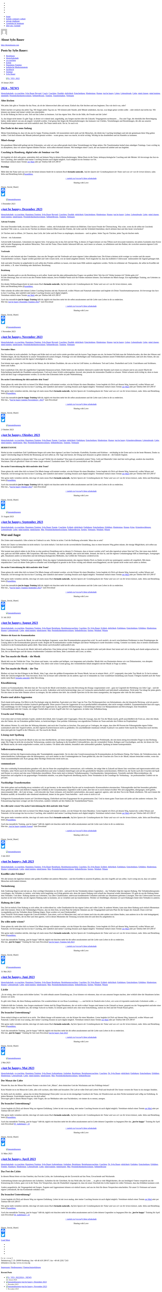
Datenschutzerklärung (32, 1267)
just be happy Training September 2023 (25, 588)
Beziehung (10, 56)
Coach (45, 93)
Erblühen (108, 527)
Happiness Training (14, 65)
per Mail (31, 162)
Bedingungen (16, 1267)
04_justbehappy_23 (22, 1215)
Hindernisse (90, 93)
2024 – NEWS (10, 88)
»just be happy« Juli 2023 (17, 861)
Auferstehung (57, 1073)
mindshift (4, 96)
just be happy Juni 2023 (58, 1033)
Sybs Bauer (10, 74)
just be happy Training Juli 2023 (62, 942)
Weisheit (99, 529)
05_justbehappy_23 (22, 1124)
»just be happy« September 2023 (22, 522)
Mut (25, 443)
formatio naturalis (22, 678)
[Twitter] (81, 194)
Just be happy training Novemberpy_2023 (27, 400)
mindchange (17, 217)
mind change (143, 93)
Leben (117, 93)
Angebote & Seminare (15, 23)
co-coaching (11, 60)
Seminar (9, 72)
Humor (99, 93)
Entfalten (134, 1164)
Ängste (54, 440)
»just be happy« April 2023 (18, 1159)
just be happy (108, 93)
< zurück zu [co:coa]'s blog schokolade (81, 178)
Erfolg (8, 63)
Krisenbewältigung (133, 440)
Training (48, 96)
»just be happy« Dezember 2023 (21, 209)
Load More (5, 1240)
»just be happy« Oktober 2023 (20, 435)
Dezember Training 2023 (29, 302)
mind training (154, 93)
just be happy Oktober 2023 (21, 487)
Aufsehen (67, 1073)
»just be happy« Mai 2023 (17, 1068)
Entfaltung (80, 440)
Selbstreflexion (38, 96)
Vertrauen (70, 96)
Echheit (70, 527)
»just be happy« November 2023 (22, 336)
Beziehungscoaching (69, 628)
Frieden (4, 1167)
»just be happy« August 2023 (19, 622)
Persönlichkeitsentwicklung (20, 96)
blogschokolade (12, 58)
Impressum (5, 1267)
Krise (132, 527)
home (8, 16)
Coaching (52, 93)
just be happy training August (21, 826)
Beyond (38, 93)
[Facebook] (81, 190)
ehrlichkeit (69, 93)
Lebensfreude (126, 93)
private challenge (13, 21)
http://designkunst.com (10, 45)
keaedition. (28, 174)
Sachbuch (10, 69)
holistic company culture (16, 19)
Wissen (107, 529)
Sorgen (84, 529)
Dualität (60, 93)
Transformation (59, 96)
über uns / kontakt (13, 26)
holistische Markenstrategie (17, 67)
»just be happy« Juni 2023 (18, 977)
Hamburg (12, 1167)
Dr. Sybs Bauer (94, 628)
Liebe (135, 93)
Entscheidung (79, 93)
